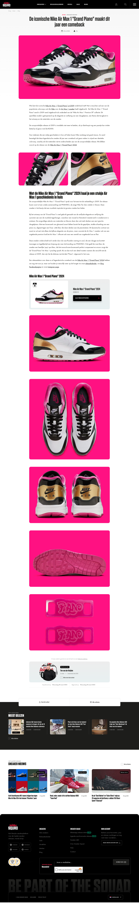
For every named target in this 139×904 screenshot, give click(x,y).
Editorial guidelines (82, 659)
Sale (78, 4)
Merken (41, 848)
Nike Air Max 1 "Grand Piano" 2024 (63, 145)
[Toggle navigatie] (134, 4)
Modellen (42, 844)
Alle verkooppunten (82, 298)
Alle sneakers (43, 833)
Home (13, 11)
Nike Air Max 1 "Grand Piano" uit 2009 (59, 106)
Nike (53, 109)
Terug (9, 11)
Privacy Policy (42, 897)
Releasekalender (56, 4)
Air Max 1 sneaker (68, 109)
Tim (77, 31)
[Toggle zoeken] (125, 4)
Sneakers (40, 4)
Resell (70, 4)
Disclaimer (33, 897)
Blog (86, 4)
